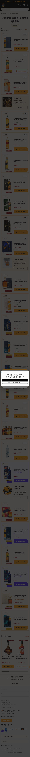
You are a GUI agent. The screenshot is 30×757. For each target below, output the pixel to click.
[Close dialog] (1, 372)
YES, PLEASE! (15, 380)
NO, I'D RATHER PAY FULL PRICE (15, 382)
